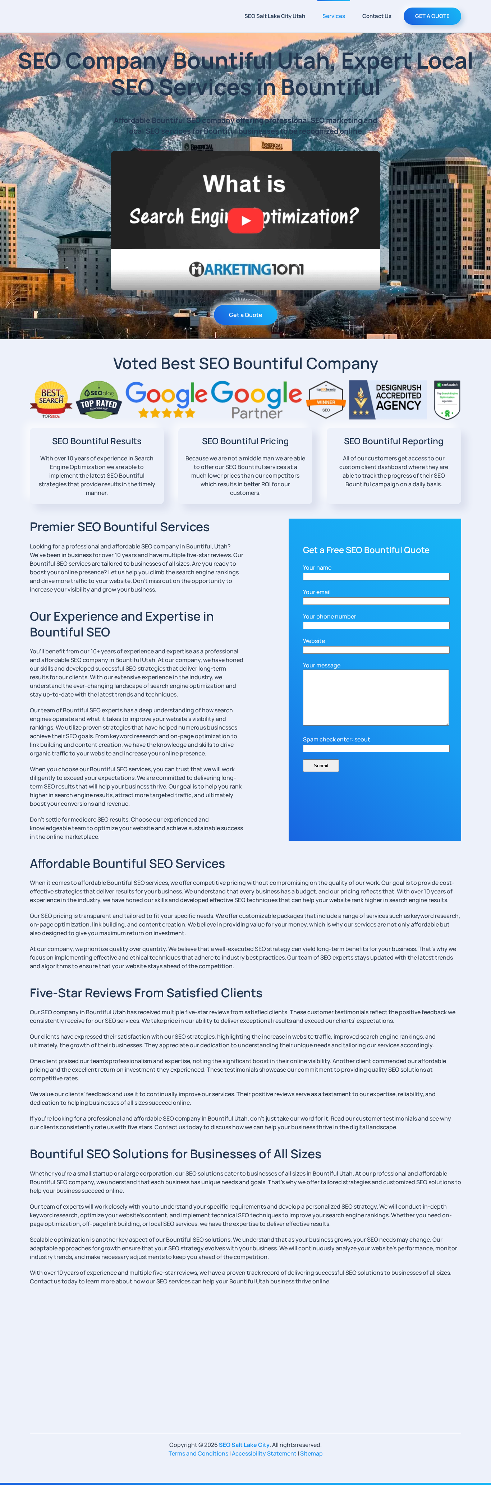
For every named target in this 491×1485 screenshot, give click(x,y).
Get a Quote (245, 315)
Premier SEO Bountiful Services (120, 526)
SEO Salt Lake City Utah (274, 16)
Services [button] (333, 16)
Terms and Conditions (198, 1453)
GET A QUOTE (432, 16)
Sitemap (311, 1453)
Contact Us (376, 16)
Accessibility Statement (264, 1453)
